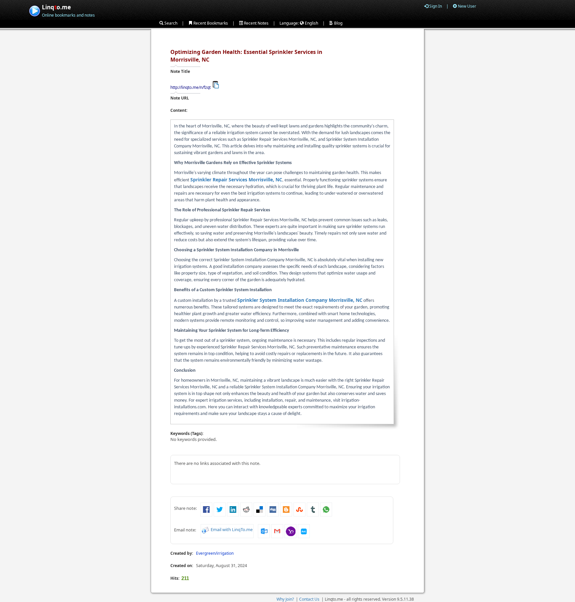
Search (170, 23)
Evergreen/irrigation (215, 553)
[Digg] (273, 509)
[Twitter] (220, 509)
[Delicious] (260, 509)
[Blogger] (286, 509)
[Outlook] (264, 530)
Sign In (435, 6)
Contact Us (309, 599)
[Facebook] (206, 509)
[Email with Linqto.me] (206, 529)
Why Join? (285, 599)
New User (466, 6)
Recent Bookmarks (210, 23)
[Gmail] (277, 530)
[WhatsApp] (326, 509)
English (311, 23)
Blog (337, 23)
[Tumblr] (313, 509)
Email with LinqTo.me (232, 529)
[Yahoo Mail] (290, 530)
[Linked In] (233, 509)
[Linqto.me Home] (34, 10)
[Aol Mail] (304, 530)
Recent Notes (256, 23)
